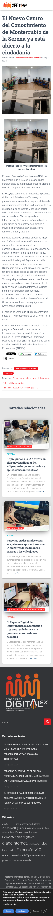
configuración (9, 904)
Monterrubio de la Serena (26, 368)
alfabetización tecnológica (17, 832)
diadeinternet (14, 843)
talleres (25, 860)
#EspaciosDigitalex (13, 828)
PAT (26, 855)
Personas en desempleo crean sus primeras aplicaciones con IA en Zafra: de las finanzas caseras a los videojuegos (26, 546)
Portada (8, 373)
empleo (42, 843)
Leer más (40, 491)
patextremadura (36, 855)
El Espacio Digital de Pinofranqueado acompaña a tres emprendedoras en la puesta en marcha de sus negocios (24, 629)
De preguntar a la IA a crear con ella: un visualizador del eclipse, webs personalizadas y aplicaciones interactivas (26, 464)
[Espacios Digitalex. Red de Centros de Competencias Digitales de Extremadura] (16, 5)
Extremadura (18, 378)
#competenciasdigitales (28, 824)
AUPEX (35, 833)
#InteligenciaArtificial (39, 828)
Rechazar (22, 911)
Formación (25, 850)
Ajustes (36, 911)
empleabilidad (32, 844)
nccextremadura (12, 855)
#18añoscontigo (8, 824)
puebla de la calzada (11, 861)
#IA (26, 828)
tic (37, 388)
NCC (5, 383)
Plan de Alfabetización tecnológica (18, 388)
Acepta (8, 911)
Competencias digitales (18, 837)
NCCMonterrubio (16, 383)
